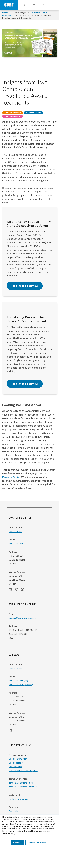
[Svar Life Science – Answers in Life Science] (9, 5)
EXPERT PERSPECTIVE (33, 113)
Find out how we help (19, 799)
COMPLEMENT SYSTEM (12, 113)
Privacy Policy (15, 766)
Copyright (13, 811)
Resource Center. (11, 477)
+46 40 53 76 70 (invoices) (21, 684)
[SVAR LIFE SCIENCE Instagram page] (18, 590)
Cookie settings (16, 763)
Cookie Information (18, 759)
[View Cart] (44, 5)
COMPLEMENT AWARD (12, 116)
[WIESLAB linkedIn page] (11, 731)
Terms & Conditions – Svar (21, 783)
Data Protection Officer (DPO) (23, 770)
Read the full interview (24, 285)
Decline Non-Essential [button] (37, 842)
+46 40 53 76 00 (16, 543)
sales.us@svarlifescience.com (22, 618)
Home (5, 12)
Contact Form (15, 531)
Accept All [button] (17, 842)
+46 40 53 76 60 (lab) (18, 680)
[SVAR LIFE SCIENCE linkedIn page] (12, 590)
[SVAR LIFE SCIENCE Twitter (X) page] (23, 590)
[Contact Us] (34, 5)
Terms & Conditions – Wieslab (23, 787)
